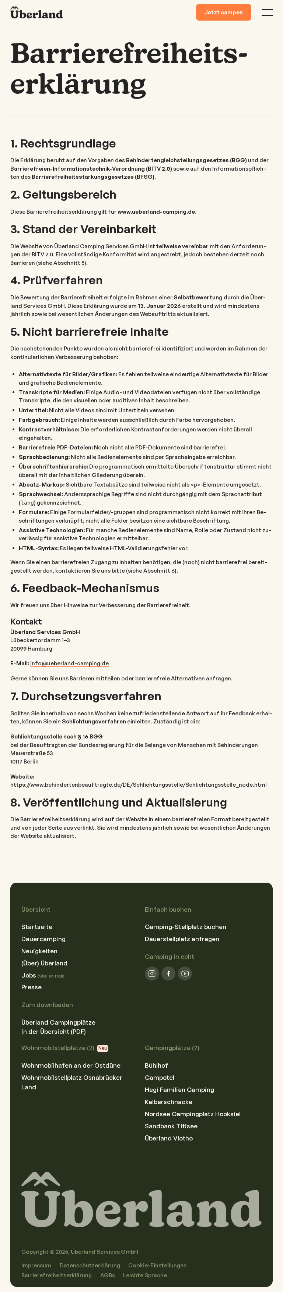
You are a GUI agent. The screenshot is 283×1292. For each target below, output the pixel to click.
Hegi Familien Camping (179, 1089)
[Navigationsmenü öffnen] (267, 12)
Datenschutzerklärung (90, 1265)
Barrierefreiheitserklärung (56, 1275)
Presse (31, 987)
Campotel (159, 1077)
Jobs (42, 975)
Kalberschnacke (168, 1102)
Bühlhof (156, 1065)
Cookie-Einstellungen (157, 1265)
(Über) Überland (44, 963)
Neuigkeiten (39, 951)
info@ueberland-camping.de (69, 663)
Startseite (36, 926)
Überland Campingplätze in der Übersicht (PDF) (58, 1026)
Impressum (36, 1265)
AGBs (107, 1275)
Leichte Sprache (145, 1275)
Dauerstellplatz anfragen (182, 939)
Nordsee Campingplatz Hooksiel (193, 1114)
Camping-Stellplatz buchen (185, 926)
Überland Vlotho (169, 1138)
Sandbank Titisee (171, 1126)
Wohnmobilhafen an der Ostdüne (70, 1065)
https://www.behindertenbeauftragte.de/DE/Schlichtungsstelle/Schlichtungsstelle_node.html (138, 784)
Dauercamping (43, 939)
